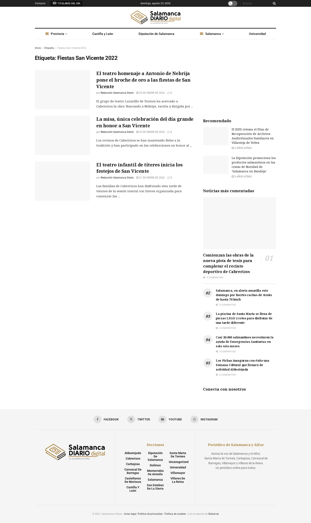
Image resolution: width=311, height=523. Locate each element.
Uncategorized (179, 462)
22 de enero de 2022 (151, 131)
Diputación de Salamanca (156, 34)
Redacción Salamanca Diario (117, 92)
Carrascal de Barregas (133, 471)
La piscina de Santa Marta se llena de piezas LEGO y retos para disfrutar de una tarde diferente (244, 318)
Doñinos (155, 465)
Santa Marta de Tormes (177, 454)
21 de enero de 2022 (151, 177)
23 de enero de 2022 (151, 92)
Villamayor (178, 473)
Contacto (40, 3)
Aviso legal (130, 513)
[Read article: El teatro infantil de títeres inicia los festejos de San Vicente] (62, 181)
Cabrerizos (133, 458)
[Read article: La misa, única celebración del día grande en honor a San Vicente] (62, 135)
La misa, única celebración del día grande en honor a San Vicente (144, 122)
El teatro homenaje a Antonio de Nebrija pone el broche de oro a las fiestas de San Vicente (143, 79)
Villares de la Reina (178, 480)
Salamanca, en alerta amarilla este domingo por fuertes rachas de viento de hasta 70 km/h (244, 294)
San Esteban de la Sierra (155, 486)
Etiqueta (49, 48)
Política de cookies (175, 513)
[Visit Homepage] (155, 17)
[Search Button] (273, 3)
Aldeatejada (133, 453)
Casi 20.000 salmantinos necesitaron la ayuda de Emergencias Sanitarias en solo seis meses (244, 341)
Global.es (213, 513)
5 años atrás (243, 148)
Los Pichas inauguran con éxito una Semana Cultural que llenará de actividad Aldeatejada (242, 364)
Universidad (257, 34)
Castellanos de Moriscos (133, 480)
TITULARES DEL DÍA (68, 3)
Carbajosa (133, 464)
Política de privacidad (150, 513)
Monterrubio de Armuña (155, 472)
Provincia (57, 34)
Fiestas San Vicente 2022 (71, 48)
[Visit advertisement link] (239, 77)
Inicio (38, 48)
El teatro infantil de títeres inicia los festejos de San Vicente (139, 167)
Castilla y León (102, 34)
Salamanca (213, 34)
